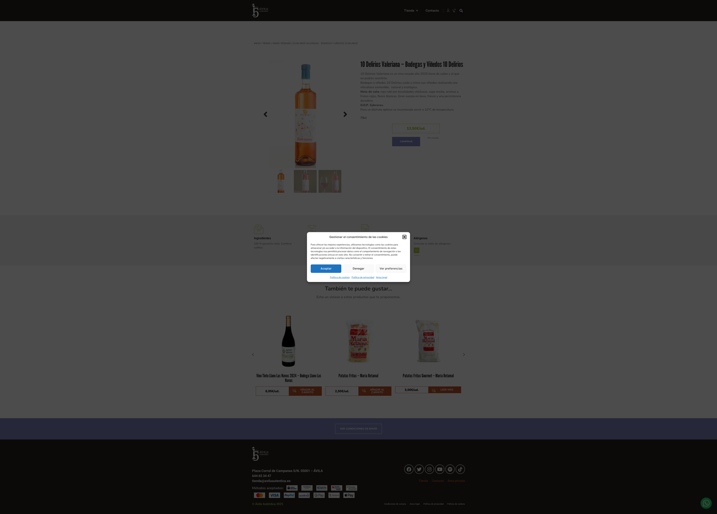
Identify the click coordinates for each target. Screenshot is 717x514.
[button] (404, 237)
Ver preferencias (391, 268)
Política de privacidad (363, 277)
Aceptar (326, 268)
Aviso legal (381, 277)
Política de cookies (340, 277)
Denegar (358, 268)
